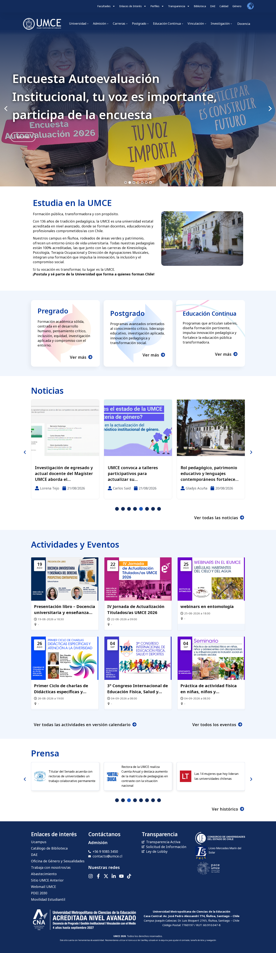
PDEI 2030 (39, 893)
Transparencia (176, 6)
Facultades (104, 6)
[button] (138, 108)
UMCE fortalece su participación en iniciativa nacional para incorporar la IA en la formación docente (209, 473)
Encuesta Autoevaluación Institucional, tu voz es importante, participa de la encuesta (114, 96)
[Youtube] (121, 876)
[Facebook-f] (98, 876)
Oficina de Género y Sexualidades (57, 861)
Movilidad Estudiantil (48, 899)
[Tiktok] (129, 876)
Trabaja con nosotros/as (51, 867)
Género (236, 6)
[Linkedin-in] (113, 876)
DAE (212, 6)
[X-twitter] (106, 876)
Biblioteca (200, 6)
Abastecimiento (44, 874)
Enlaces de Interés (130, 6)
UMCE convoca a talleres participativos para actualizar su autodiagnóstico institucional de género (60, 473)
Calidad (223, 6)
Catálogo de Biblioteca (49, 848)
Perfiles (154, 6)
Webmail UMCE (43, 886)
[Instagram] (90, 876)
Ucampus (38, 842)
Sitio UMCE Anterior (47, 880)
